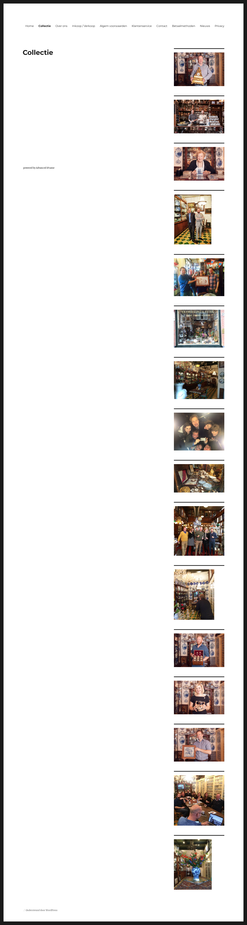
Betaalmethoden (183, 26)
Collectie (44, 26)
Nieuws (205, 26)
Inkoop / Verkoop (83, 26)
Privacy (219, 26)
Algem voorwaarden (113, 26)
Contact (161, 26)
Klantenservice (142, 26)
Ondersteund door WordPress (41, 910)
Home (29, 26)
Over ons (61, 26)
